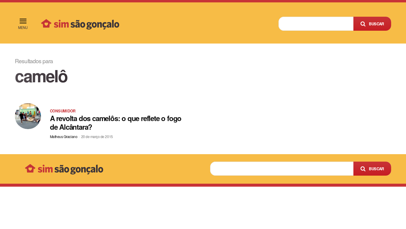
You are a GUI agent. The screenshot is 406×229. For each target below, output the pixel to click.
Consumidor (62, 111)
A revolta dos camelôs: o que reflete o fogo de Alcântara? (115, 122)
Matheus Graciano (63, 136)
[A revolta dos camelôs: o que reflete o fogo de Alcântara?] (28, 116)
